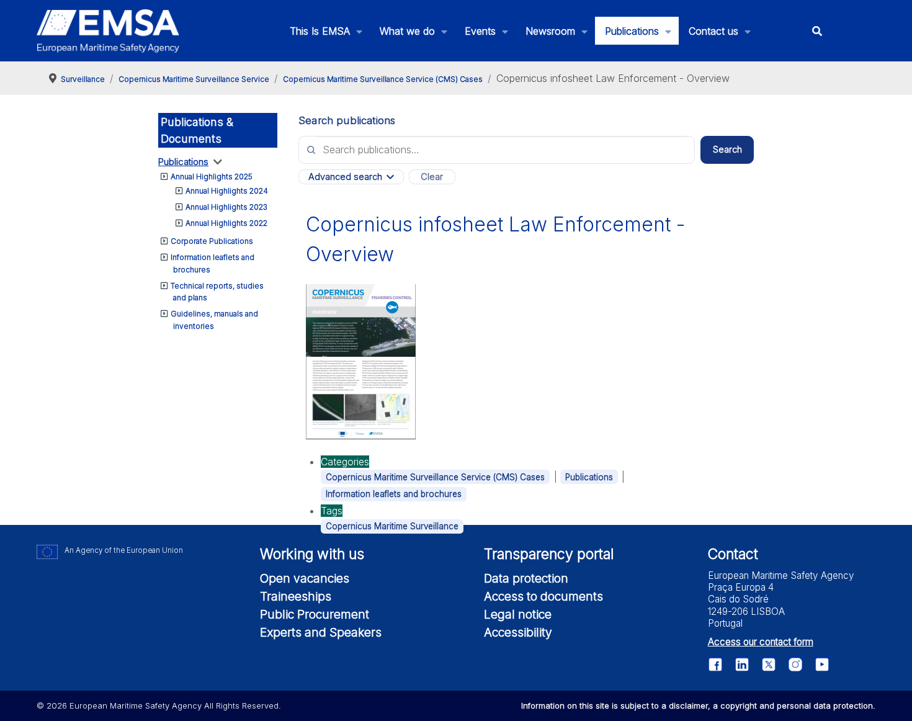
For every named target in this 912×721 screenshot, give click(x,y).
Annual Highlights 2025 (212, 176)
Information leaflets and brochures (394, 494)
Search (727, 149)
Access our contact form (760, 642)
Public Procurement (314, 614)
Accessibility (518, 632)
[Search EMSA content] (817, 31)
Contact (733, 554)
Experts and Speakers (321, 632)
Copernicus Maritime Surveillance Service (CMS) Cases (435, 477)
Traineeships (295, 596)
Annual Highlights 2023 (226, 207)
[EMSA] (108, 31)
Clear (432, 176)
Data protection (526, 578)
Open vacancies (304, 578)
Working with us (312, 554)
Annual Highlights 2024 (227, 190)
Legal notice (518, 614)
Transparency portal (549, 554)
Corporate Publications (212, 241)
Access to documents (543, 596)
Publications (183, 162)
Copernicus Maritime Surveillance (392, 526)
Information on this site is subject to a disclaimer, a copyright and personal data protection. (698, 705)
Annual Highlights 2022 (226, 223)
